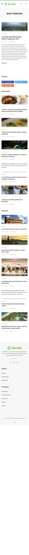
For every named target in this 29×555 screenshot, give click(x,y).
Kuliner (3, 129)
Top (15, 422)
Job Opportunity (5, 376)
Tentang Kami (5, 391)
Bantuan (3, 373)
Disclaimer (4, 402)
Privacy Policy (5, 398)
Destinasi (4, 33)
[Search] (25, 3)
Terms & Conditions (6, 395)
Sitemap (3, 405)
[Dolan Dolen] (10, 4)
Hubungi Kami (5, 380)
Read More (14, 358)
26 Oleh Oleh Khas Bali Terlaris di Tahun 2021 (14, 229)
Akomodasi (4, 152)
